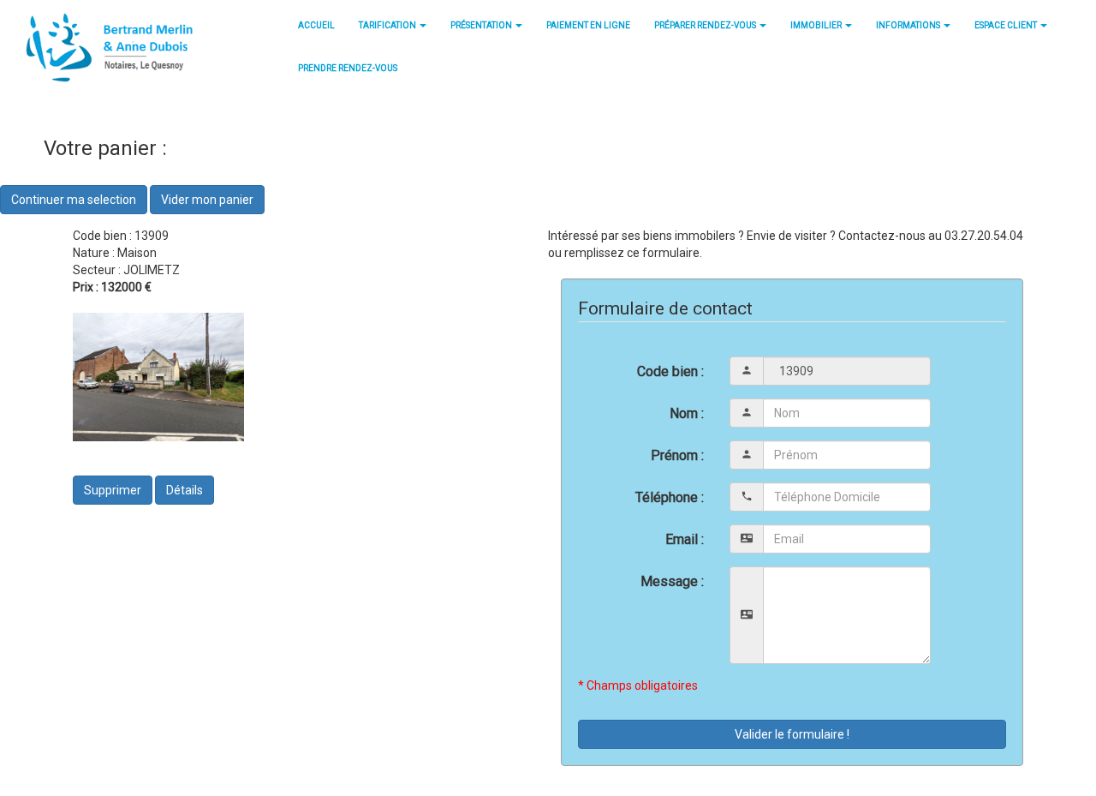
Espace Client (1006, 25)
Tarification (388, 25)
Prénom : (677, 455)
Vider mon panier (207, 199)
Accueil (316, 25)
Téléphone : (669, 497)
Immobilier (816, 25)
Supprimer (112, 490)
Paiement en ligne (588, 25)
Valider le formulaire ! (792, 734)
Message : (672, 581)
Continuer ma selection (73, 199)
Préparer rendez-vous (706, 25)
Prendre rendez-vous (347, 68)
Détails (184, 490)
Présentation (482, 25)
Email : (684, 539)
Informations (909, 25)
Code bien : (670, 371)
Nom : (687, 413)
